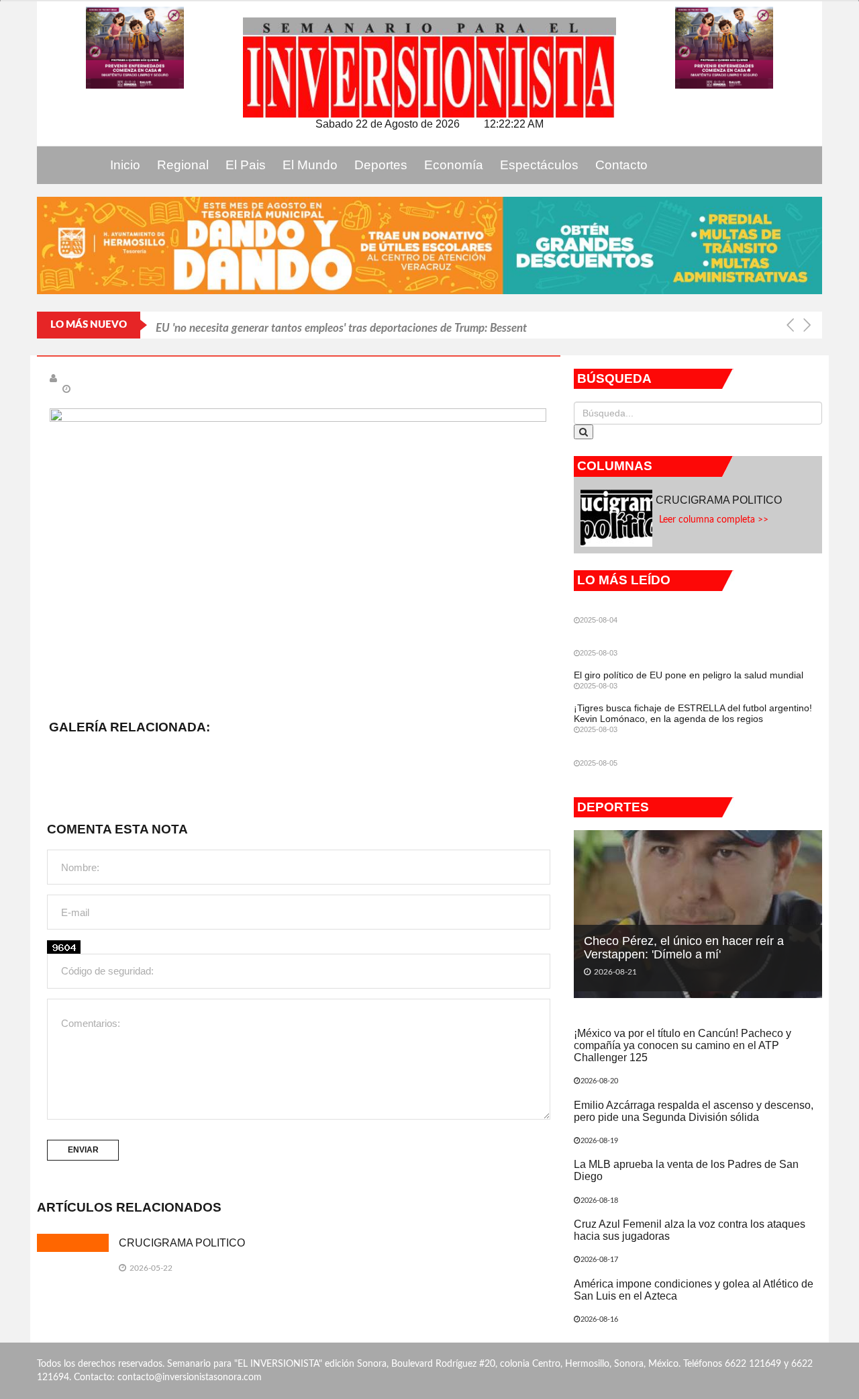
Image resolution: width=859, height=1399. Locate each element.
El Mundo (310, 165)
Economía (453, 165)
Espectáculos (539, 165)
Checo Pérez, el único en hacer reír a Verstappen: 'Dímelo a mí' (684, 947)
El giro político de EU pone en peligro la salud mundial (688, 675)
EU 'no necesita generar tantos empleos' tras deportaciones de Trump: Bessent (341, 324)
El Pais (245, 165)
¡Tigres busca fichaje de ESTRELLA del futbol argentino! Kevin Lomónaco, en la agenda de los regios (693, 713)
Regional (183, 165)
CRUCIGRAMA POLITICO (183, 1243)
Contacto (621, 165)
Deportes (380, 165)
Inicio (125, 165)
